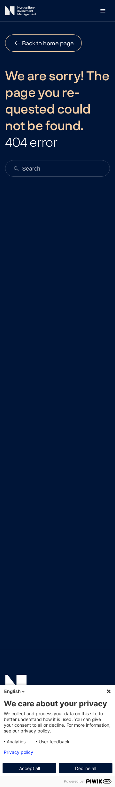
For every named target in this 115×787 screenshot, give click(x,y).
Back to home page (48, 43)
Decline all (85, 768)
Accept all (29, 768)
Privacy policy (18, 752)
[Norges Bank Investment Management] (20, 12)
